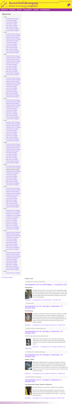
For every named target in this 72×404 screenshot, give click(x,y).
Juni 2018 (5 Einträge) (11, 198)
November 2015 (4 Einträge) (13, 252)
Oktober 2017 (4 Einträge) (12, 213)
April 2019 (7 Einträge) (11, 179)
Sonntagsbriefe (27, 9)
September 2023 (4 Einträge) (13, 83)
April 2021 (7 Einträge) (11, 135)
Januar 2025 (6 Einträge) (12, 52)
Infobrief (19, 9)
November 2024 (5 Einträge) (13, 57)
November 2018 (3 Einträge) (13, 190)
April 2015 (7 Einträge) (11, 264)
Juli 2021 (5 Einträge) (11, 130)
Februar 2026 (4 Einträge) (12, 29)
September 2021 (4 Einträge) (13, 127)
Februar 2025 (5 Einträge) (12, 51)
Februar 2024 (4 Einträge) (12, 73)
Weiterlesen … (43, 300)
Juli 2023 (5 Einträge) (11, 86)
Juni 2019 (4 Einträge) (11, 176)
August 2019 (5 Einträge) (12, 173)
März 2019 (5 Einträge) (12, 181)
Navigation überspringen (65, 1)
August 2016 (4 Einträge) (12, 237)
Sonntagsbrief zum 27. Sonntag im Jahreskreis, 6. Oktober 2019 (43, 380)
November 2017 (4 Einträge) (13, 212)
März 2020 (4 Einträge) (12, 159)
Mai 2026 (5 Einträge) (11, 23)
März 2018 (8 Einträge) (12, 203)
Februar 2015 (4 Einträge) (12, 267)
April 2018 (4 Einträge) (11, 201)
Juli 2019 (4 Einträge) (11, 174)
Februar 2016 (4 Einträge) (12, 247)
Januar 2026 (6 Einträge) (12, 30)
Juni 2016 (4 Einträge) (11, 240)
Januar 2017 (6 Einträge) (12, 229)
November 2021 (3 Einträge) (13, 123)
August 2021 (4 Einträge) (12, 129)
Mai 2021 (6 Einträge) (11, 134)
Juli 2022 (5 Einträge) (11, 108)
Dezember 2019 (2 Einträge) (13, 166)
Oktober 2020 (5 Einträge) (12, 147)
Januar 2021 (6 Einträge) (12, 140)
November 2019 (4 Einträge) (13, 167)
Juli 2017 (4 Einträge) (11, 218)
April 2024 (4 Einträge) (11, 69)
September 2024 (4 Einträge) (13, 61)
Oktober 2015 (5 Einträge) (12, 254)
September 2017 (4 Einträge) (13, 215)
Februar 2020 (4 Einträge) (12, 161)
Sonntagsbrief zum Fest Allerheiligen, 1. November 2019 (46, 285)
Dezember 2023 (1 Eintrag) (13, 78)
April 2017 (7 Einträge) (11, 223)
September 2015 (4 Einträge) (13, 256)
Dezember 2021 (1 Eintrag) (13, 122)
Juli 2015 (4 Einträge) (11, 259)
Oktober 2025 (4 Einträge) (12, 37)
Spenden (36, 9)
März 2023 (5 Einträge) (12, 93)
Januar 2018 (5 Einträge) (12, 206)
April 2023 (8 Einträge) (11, 91)
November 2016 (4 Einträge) (13, 232)
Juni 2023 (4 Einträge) (11, 88)
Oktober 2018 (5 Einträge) (12, 191)
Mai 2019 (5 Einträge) (11, 178)
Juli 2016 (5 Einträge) (11, 239)
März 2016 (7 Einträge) (12, 245)
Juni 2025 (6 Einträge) (11, 44)
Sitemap (52, 2)
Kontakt (57, 2)
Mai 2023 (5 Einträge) (11, 90)
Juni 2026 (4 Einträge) (11, 22)
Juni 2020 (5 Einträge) (11, 154)
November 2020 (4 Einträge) (13, 145)
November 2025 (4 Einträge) (13, 35)
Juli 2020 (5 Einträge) (11, 152)
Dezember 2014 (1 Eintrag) (13, 273)
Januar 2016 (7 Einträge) (12, 249)
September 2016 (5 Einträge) (13, 235)
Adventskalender (45, 9)
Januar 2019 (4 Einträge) (12, 184)
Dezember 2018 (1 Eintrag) (13, 188)
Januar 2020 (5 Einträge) (12, 162)
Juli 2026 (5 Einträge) (11, 20)
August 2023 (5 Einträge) (12, 84)
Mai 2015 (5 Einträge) (11, 262)
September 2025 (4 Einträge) (13, 39)
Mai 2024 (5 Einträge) (11, 67)
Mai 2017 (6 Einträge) (11, 222)
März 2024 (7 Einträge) (12, 71)
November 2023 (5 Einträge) (13, 79)
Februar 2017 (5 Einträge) (12, 227)
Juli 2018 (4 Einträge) (11, 196)
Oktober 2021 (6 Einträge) (12, 125)
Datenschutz (40, 2)
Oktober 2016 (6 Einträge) (12, 234)
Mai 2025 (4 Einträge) (11, 45)
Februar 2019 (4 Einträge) (12, 183)
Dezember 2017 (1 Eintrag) (13, 210)
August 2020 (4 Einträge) (12, 151)
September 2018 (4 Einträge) (13, 193)
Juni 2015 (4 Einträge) (11, 261)
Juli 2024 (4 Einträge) (11, 64)
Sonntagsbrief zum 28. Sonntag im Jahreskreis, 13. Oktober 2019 (44, 355)
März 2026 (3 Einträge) (12, 27)
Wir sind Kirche (32, 2)
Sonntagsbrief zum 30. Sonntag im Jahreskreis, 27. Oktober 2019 (44, 307)
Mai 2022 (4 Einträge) (11, 112)
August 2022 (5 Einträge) (12, 106)
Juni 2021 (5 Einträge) (11, 132)
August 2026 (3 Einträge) (12, 18)
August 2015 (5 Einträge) (12, 257)
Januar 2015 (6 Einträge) (12, 269)
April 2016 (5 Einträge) (11, 244)
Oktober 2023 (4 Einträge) (12, 81)
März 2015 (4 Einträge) (12, 266)
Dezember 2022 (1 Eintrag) (13, 100)
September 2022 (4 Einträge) (13, 105)
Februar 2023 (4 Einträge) (12, 95)
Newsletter (12, 9)
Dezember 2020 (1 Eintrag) (13, 144)
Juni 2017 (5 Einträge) (11, 220)
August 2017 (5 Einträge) (12, 217)
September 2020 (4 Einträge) (13, 149)
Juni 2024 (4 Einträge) (11, 66)
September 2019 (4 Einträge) (13, 171)
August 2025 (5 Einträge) (12, 40)
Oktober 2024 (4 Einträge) (12, 59)
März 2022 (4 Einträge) (12, 115)
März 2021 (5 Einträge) (12, 137)
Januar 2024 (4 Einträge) (12, 74)
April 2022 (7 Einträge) (11, 113)
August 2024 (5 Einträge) (12, 62)
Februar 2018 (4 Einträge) (12, 205)
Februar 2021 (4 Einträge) (12, 139)
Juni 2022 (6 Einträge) (11, 110)
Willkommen (4, 9)
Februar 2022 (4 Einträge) (12, 117)
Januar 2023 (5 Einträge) (12, 96)
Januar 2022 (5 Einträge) (12, 118)
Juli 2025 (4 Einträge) (11, 42)
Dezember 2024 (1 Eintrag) (13, 56)
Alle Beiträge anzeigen (7, 277)
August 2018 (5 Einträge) (12, 195)
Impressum (46, 2)
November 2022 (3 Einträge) (13, 101)
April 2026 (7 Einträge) (11, 25)
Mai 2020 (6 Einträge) (11, 156)
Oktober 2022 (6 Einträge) (12, 103)
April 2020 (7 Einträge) (11, 157)
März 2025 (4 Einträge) (12, 49)
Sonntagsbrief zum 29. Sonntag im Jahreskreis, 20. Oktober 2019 (44, 332)
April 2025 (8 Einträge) (11, 47)
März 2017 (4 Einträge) (12, 225)
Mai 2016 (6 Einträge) (11, 242)
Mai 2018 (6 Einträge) (11, 200)
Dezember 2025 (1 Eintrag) (13, 34)
